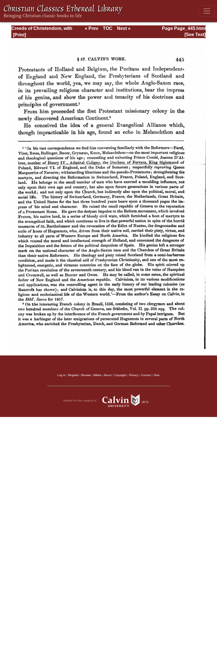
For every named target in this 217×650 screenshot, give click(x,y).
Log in (61, 375)
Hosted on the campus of (80, 400)
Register (73, 375)
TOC (107, 28)
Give (157, 375)
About (108, 375)
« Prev (91, 28)
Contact (146, 375)
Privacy (133, 375)
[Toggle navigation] (207, 11)
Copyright (120, 375)
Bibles (97, 375)
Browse (86, 375)
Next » (124, 28)
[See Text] (195, 34)
